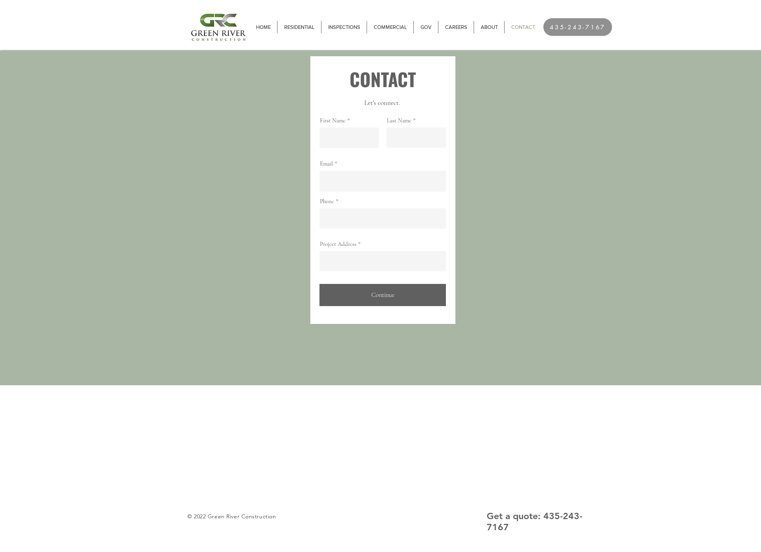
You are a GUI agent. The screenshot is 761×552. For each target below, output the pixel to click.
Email (326, 164)
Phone (327, 201)
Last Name (399, 121)
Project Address (338, 244)
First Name (333, 121)
